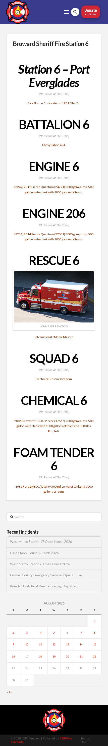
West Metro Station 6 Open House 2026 (40, 564)
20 (67, 656)
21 (81, 656)
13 (67, 644)
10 (26, 644)
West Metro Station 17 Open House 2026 (41, 542)
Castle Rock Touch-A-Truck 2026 (34, 553)
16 (13, 656)
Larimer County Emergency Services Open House (46, 575)
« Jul (9, 692)
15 (94, 644)
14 (81, 644)
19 (54, 656)
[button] (66, 12)
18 (40, 656)
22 (94, 656)
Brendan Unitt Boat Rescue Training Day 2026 (43, 586)
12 (54, 644)
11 (40, 644)
